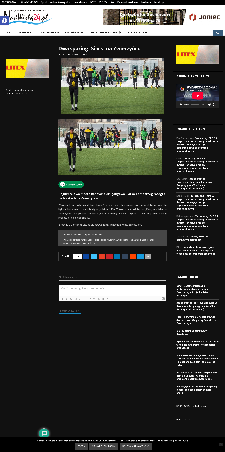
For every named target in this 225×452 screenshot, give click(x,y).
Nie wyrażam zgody (103, 446)
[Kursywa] (66, 299)
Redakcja (159, 2)
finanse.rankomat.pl (16, 93)
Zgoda (81, 446)
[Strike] (75, 299)
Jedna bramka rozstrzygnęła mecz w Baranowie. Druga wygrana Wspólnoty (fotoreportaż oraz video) (196, 250)
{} (103, 298)
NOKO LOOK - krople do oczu (191, 406)
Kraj (8, 32)
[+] (108, 298)
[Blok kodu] (94, 299)
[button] (4, 20)
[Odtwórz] (180, 104)
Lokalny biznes (137, 32)
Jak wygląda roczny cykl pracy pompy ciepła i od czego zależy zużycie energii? (196, 389)
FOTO (93, 2)
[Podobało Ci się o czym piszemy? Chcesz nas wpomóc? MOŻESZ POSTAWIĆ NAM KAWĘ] (71, 187)
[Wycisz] (209, 104)
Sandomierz (48, 32)
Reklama (146, 2)
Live (112, 2)
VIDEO (103, 2)
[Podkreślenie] (71, 299)
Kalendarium (80, 2)
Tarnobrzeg (24, 32)
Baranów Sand (74, 32)
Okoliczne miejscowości (106, 32)
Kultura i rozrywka (60, 2)
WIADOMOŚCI (29, 2)
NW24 (64, 54)
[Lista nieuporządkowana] (85, 299)
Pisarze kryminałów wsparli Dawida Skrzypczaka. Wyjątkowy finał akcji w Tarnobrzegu (196, 320)
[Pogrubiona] (62, 299)
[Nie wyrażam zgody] (221, 444)
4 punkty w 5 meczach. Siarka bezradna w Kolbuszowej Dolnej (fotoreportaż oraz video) (197, 344)
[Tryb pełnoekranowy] (215, 104)
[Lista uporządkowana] (80, 299)
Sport (44, 2)
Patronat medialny (127, 2)
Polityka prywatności (135, 446)
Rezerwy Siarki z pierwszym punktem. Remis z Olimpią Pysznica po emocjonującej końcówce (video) (196, 375)
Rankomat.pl (183, 419)
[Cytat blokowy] (89, 299)
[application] (197, 96)
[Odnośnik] (99, 299)
